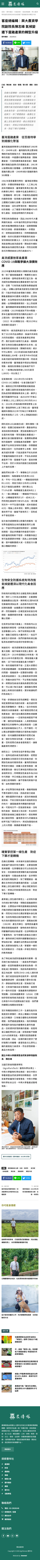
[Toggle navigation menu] (3, 3)
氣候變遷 (5, 1171)
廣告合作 (8, 1515)
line (18, 43)
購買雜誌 (8, 1519)
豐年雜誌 (5, 37)
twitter (27, 43)
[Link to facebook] (3, 1536)
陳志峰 (13, 1171)
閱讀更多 (8, 1449)
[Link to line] (17, 1536)
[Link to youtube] (8, 1536)
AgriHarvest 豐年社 (26, 1551)
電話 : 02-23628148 (12, 1508)
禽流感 (33, 1168)
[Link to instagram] (12, 1536)
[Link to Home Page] (20, 3)
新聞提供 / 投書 (10, 1512)
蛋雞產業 (20, 1171)
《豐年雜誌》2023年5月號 (20, 1157)
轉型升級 (29, 1171)
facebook (8, 43)
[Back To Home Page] (20, 1416)
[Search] (37, 3)
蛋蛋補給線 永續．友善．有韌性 (18, 1168)
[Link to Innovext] (24, 1555)
